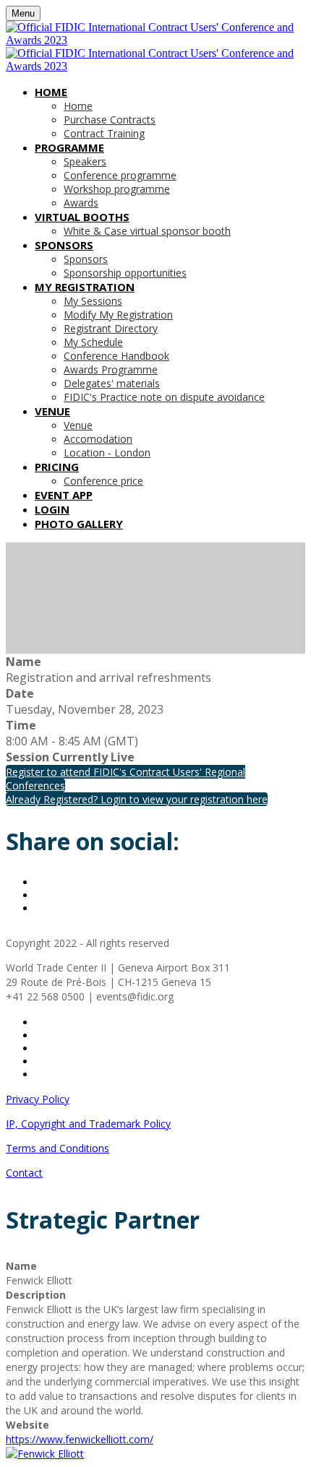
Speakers (85, 161)
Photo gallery (79, 523)
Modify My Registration (118, 314)
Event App (64, 495)
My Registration (85, 287)
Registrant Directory (111, 328)
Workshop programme (117, 189)
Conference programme (120, 175)
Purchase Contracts (110, 119)
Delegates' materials (112, 383)
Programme (69, 147)
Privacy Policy (37, 1099)
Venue (52, 411)
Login (52, 509)
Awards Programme (111, 369)
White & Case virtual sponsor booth (147, 231)
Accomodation (98, 439)
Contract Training (104, 133)
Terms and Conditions (57, 1148)
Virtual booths (82, 216)
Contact (24, 1173)
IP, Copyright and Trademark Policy (88, 1123)
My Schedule (93, 342)
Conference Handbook (116, 356)
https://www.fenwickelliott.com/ (79, 1439)
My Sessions (93, 301)
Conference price (103, 481)
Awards (81, 202)
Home (51, 92)
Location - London (107, 452)
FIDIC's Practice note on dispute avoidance (164, 397)
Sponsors (64, 245)
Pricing (57, 466)
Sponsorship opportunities (125, 273)
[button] (137, 799)
